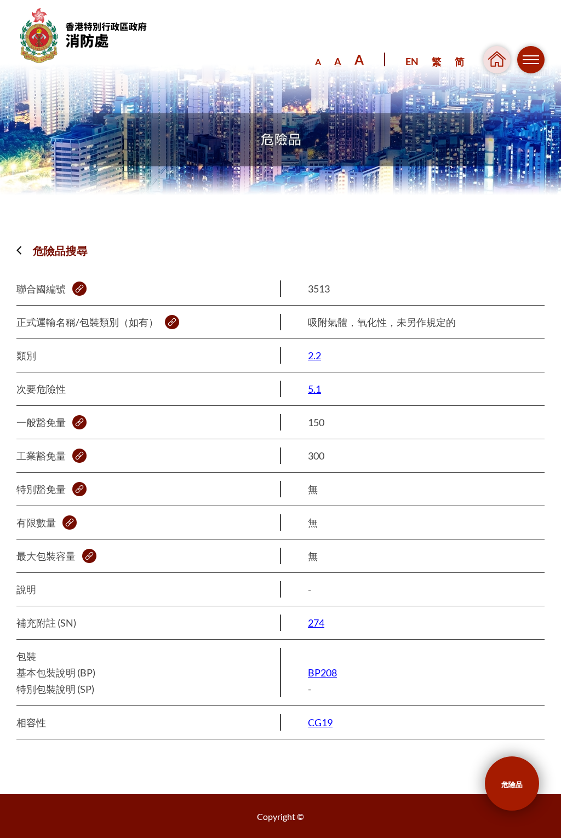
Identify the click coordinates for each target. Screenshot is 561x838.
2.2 (314, 355)
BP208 (322, 673)
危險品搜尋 (60, 250)
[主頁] (91, 35)
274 (316, 623)
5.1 (314, 389)
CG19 (320, 722)
